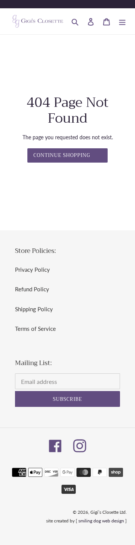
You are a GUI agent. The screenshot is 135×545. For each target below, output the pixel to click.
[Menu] (122, 21)
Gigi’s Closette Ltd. (108, 512)
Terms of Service (35, 328)
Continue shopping (62, 155)
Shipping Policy (34, 309)
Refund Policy (32, 289)
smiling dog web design (101, 521)
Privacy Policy (32, 269)
